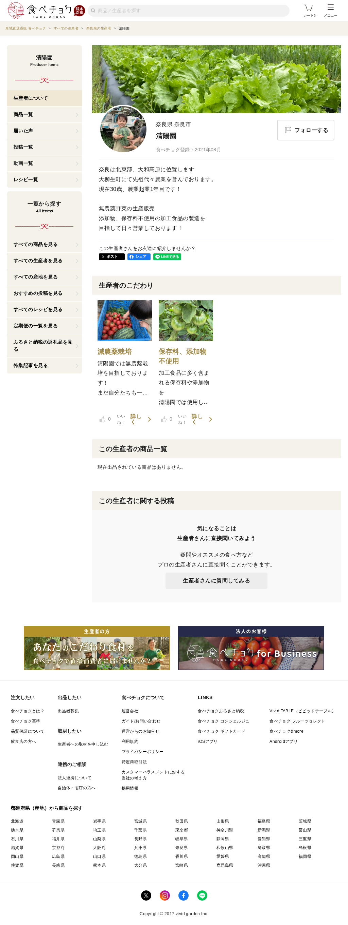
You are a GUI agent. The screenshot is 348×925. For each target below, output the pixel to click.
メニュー (330, 15)
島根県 (305, 847)
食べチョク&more (286, 731)
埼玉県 (99, 830)
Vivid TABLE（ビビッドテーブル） (302, 711)
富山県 (305, 830)
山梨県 (99, 838)
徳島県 (140, 856)
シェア (141, 256)
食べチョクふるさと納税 (221, 711)
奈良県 (181, 847)
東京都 (181, 830)
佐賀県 (17, 865)
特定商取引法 (134, 761)
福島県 (264, 821)
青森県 (58, 821)
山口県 (99, 856)
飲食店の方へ (23, 741)
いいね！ (116, 419)
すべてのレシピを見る (38, 309)
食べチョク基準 (25, 721)
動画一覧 (23, 163)
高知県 (264, 856)
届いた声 (23, 130)
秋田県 (181, 821)
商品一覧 (23, 114)
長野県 (140, 838)
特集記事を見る (31, 365)
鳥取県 (264, 847)
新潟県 (264, 830)
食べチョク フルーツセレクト (297, 721)
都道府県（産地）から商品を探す (47, 808)
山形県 (222, 821)
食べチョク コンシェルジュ (223, 721)
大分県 (140, 865)
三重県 (305, 838)
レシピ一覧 (26, 179)
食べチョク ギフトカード (221, 731)
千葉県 (140, 830)
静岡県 (222, 838)
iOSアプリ (208, 741)
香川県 (181, 856)
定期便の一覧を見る (36, 325)
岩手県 (99, 821)
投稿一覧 (23, 147)
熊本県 (99, 865)
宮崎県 (181, 865)
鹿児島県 (224, 865)
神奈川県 (224, 830)
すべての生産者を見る (38, 260)
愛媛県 (222, 856)
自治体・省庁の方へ (77, 788)
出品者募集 (68, 711)
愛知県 (264, 838)
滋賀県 (17, 847)
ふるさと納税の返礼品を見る (43, 345)
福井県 (58, 838)
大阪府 (99, 847)
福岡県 (305, 856)
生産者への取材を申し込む (83, 744)
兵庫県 (140, 847)
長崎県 (58, 865)
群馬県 (58, 830)
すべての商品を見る (36, 244)
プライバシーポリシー (143, 751)
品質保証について (28, 731)
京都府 (58, 847)
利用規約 (130, 741)
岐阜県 (181, 838)
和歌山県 (224, 847)
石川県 (17, 838)
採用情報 (130, 788)
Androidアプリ (283, 741)
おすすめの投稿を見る (38, 293)
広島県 (58, 856)
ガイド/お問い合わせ (141, 721)
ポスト (112, 256)
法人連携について (74, 777)
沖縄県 (264, 865)
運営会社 (130, 711)
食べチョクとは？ (28, 711)
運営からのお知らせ (141, 731)
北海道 (17, 821)
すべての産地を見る (36, 277)
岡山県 (17, 856)
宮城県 (140, 821)
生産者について (31, 98)
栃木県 (17, 830)
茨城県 (305, 821)
